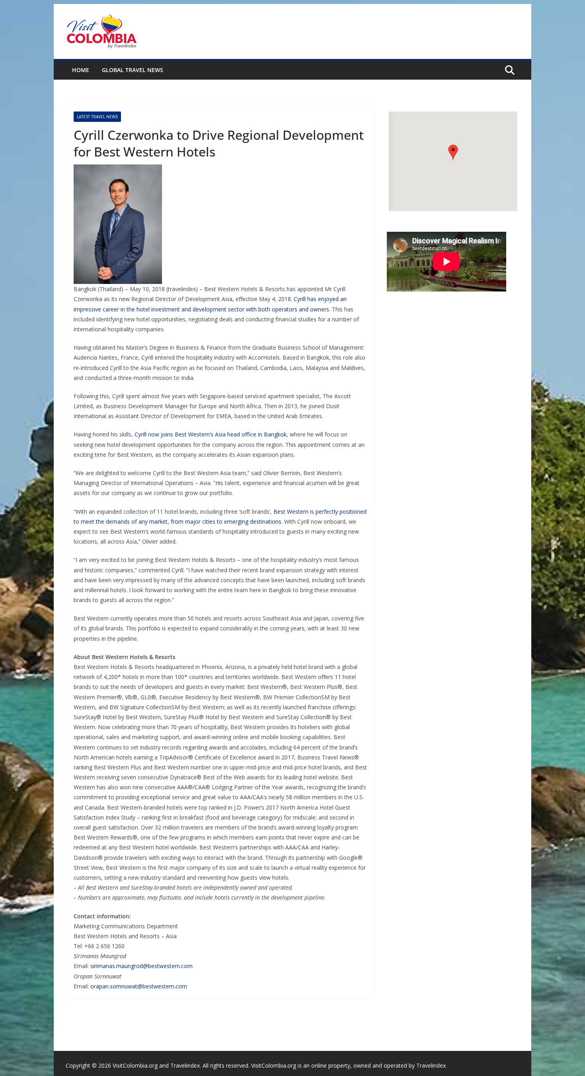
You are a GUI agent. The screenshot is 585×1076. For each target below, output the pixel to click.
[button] (453, 152)
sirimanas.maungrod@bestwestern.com (141, 966)
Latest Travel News (97, 116)
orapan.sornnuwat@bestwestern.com (138, 986)
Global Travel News (132, 70)
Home (80, 70)
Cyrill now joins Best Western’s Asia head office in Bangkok (211, 434)
